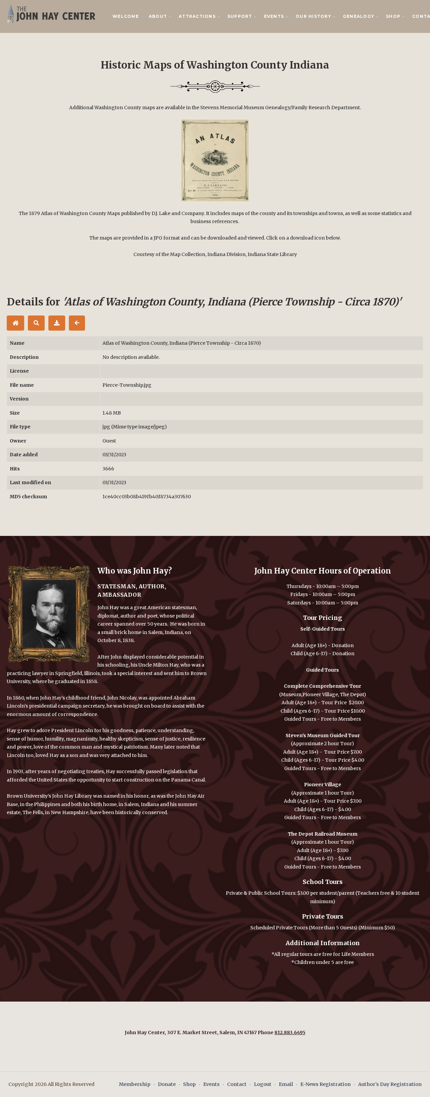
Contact (237, 1084)
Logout (262, 1084)
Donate (167, 1084)
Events (211, 1084)
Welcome (126, 16)
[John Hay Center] (49, 13)
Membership (134, 1084)
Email (286, 1084)
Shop (189, 1084)
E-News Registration (325, 1084)
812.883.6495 (289, 1032)
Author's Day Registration (390, 1084)
